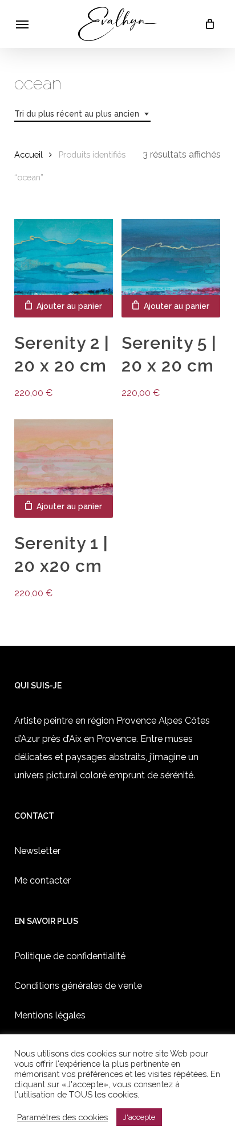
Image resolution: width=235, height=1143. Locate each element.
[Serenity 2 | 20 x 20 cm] (63, 268)
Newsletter (37, 850)
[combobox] (82, 114)
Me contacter (42, 880)
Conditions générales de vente (78, 985)
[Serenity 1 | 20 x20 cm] (63, 468)
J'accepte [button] (139, 1117)
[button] (22, 24)
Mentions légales (50, 1015)
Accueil (28, 154)
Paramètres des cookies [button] (62, 1117)
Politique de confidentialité (69, 956)
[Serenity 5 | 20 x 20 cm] (170, 268)
